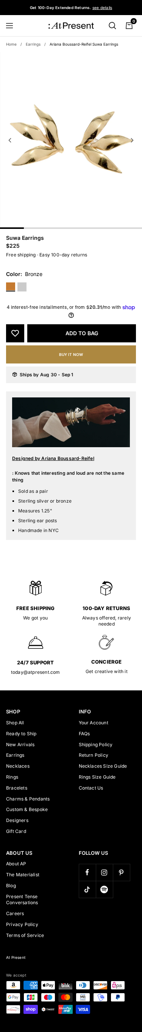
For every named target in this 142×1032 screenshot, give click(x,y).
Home (11, 44)
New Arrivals (20, 744)
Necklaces (18, 766)
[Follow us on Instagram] (104, 872)
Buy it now (71, 354)
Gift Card (16, 831)
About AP (16, 863)
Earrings (33, 44)
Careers (15, 913)
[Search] (112, 25)
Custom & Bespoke (27, 809)
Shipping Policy (96, 744)
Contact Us (91, 788)
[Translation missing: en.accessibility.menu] (13, 25)
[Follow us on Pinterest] (121, 872)
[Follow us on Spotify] (104, 889)
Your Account (93, 722)
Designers (17, 820)
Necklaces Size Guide (103, 766)
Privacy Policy (22, 924)
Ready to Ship (21, 733)
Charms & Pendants (28, 799)
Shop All (15, 722)
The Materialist (22, 874)
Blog (11, 885)
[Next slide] (132, 140)
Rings (12, 777)
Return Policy (94, 755)
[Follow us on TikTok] (87, 889)
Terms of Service (25, 935)
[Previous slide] (10, 140)
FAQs (84, 733)
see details (102, 7)
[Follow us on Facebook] (87, 872)
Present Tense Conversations (22, 900)
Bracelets (16, 788)
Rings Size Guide (97, 777)
